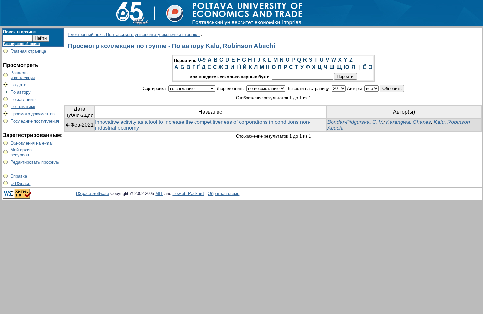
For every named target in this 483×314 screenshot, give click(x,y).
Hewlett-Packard (188, 193)
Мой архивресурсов (21, 152)
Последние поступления (35, 121)
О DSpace (20, 183)
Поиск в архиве (19, 31)
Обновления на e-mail (32, 143)
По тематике (23, 106)
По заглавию (23, 99)
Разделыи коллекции (23, 75)
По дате (18, 84)
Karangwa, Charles (408, 122)
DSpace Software (92, 193)
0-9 (202, 60)
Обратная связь (223, 193)
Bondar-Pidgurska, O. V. (355, 122)
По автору (21, 92)
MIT (159, 193)
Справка (19, 176)
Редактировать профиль (35, 162)
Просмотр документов (33, 113)
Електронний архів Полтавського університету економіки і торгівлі (134, 34)
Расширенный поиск (21, 44)
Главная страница (28, 51)
